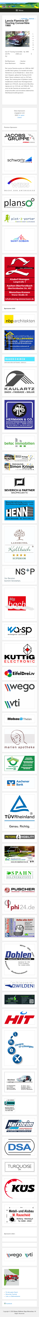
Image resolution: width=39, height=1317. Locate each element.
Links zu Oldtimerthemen (13, 1296)
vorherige (23, 18)
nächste (32, 18)
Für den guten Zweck (12, 1292)
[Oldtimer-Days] (19, 5)
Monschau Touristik (11, 1294)
